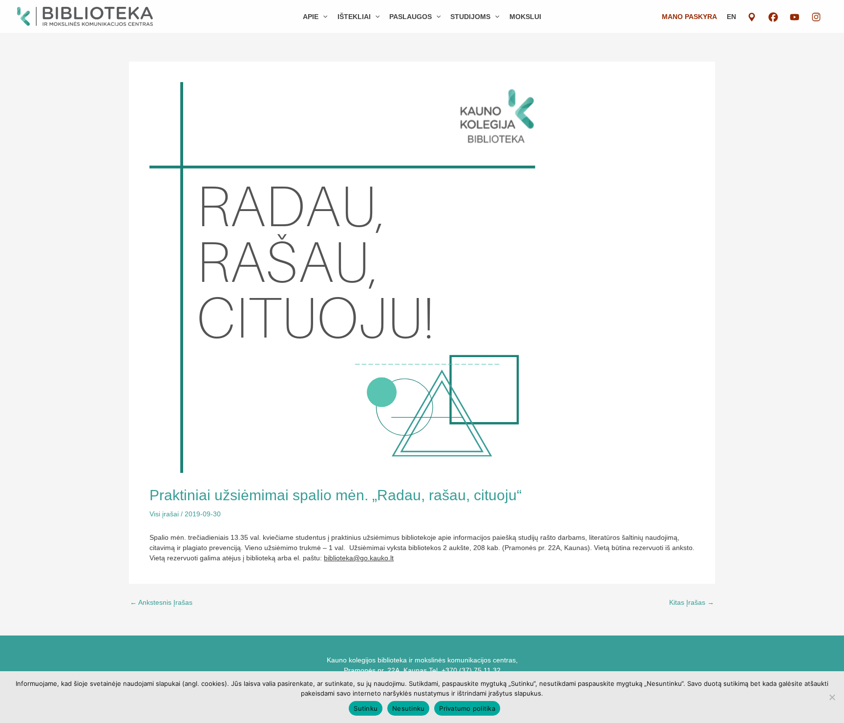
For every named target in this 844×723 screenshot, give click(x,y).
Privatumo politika (467, 708)
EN (731, 17)
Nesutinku (408, 708)
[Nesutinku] (832, 697)
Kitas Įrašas (691, 602)
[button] (322, 16)
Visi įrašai (164, 514)
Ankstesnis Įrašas (161, 602)
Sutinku (366, 708)
